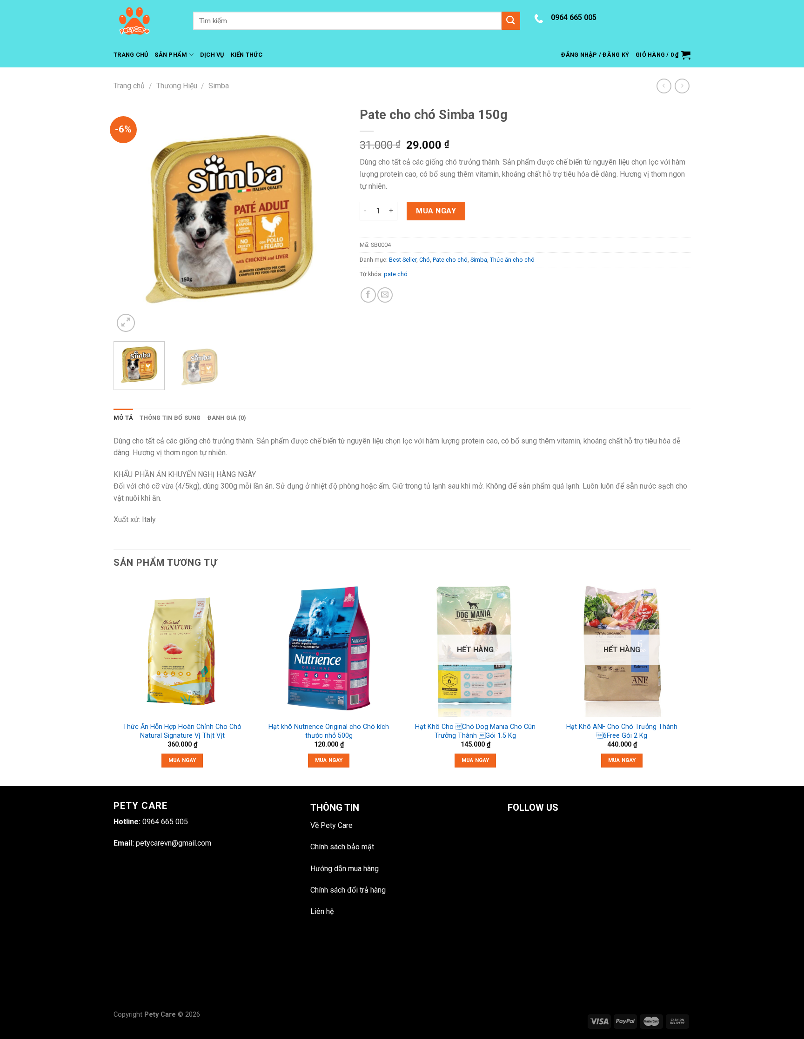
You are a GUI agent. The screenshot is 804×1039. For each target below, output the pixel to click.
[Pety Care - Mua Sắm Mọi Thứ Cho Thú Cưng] (146, 21)
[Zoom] (126, 323)
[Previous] (129, 218)
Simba (218, 85)
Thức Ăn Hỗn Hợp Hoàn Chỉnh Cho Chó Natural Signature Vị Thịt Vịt (182, 731)
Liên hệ (322, 911)
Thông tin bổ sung (170, 417)
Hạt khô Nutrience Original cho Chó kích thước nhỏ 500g (328, 731)
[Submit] (511, 21)
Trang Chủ (131, 54)
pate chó (396, 274)
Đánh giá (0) (227, 417)
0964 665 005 (573, 17)
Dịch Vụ (212, 54)
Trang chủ (129, 85)
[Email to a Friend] (385, 295)
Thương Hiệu (176, 85)
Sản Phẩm (170, 54)
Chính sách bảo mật (342, 846)
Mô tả (123, 417)
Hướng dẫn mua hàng (344, 868)
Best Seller (402, 259)
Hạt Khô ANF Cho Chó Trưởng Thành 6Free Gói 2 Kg (621, 731)
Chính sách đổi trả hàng (348, 890)
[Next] (329, 218)
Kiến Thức (246, 54)
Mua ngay (436, 210)
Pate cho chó (450, 259)
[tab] (123, 418)
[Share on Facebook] (368, 295)
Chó (424, 259)
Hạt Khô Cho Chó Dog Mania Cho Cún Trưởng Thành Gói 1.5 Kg (475, 731)
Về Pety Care (331, 825)
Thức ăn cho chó (512, 259)
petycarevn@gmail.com (173, 843)
